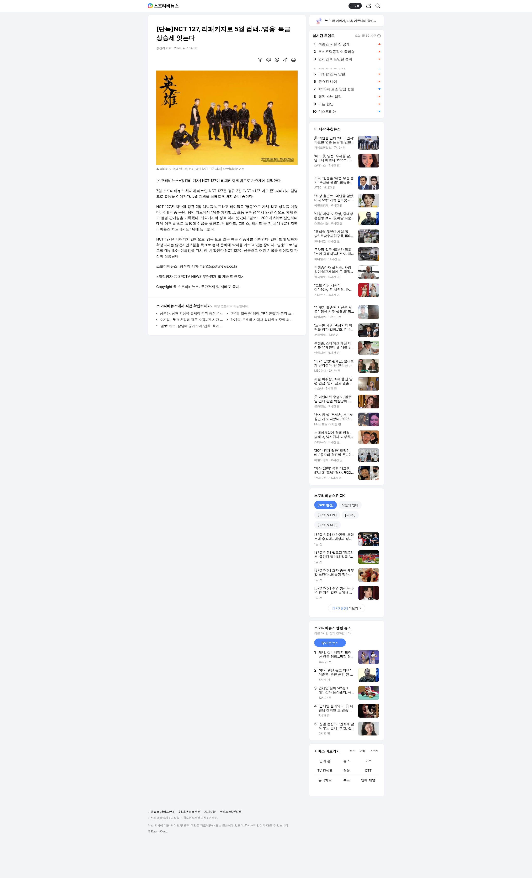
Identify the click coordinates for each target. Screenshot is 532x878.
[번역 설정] (277, 59)
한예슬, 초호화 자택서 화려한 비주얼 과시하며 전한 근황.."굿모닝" (263, 319)
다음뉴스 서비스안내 (161, 811)
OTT (368, 770)
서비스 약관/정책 (230, 811)
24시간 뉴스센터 (189, 811)
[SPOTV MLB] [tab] (327, 525)
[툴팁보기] (379, 36)
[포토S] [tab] (350, 515)
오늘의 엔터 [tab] (350, 505)
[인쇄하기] (293, 59)
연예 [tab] (362, 751)
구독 (357, 5)
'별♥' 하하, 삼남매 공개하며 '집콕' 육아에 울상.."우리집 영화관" (192, 326)
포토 (368, 761)
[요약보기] (260, 59)
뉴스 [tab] (352, 751)
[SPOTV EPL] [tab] (327, 515)
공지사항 (210, 811)
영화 (346, 770)
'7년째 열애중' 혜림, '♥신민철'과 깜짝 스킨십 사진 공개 (263, 313)
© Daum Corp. (158, 831)
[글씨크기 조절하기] (285, 59)
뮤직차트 (325, 780)
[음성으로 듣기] (268, 59)
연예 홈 (324, 761)
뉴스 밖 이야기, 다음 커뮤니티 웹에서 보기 (354, 21)
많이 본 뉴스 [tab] (329, 643)
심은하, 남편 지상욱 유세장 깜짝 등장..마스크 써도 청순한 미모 (192, 313)
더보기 (345, 608)
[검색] (379, 6)
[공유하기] (368, 6)
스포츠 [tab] (374, 751)
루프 (346, 780)
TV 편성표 (325, 770)
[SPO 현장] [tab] (326, 505)
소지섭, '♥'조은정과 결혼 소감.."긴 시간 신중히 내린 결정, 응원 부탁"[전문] (192, 319)
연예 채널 (368, 780)
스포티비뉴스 (166, 6)
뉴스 (346, 761)
